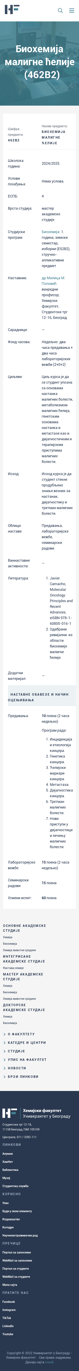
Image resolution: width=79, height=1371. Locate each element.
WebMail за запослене (17, 1260)
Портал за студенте (15, 1268)
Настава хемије (13, 968)
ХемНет (7, 1161)
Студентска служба (15, 1186)
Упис (5, 1203)
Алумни (7, 1153)
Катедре (8, 1227)
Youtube (7, 1334)
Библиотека (10, 1170)
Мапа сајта (9, 1284)
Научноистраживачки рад (20, 1235)
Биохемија (10, 943)
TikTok (6, 1318)
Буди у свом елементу (17, 1211)
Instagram (9, 1310)
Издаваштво (11, 1219)
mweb (49, 1362)
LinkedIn (8, 1326)
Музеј (6, 1178)
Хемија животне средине (19, 950)
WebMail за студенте (16, 1276)
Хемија (7, 937)
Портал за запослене (16, 1252)
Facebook (8, 1301)
